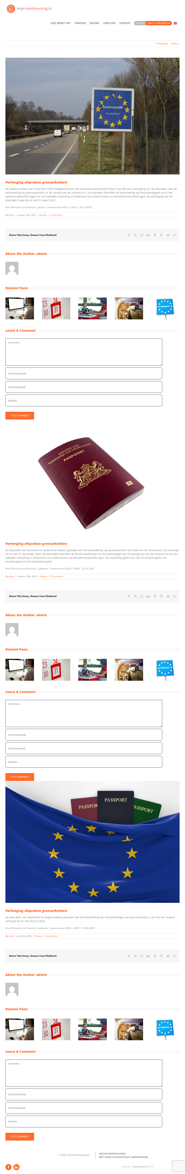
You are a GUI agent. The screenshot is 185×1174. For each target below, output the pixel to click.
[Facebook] (8, 1167)
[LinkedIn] (16, 1167)
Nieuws (43, 215)
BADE (150, 1166)
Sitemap (125, 1166)
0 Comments (56, 215)
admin (11, 215)
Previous (163, 43)
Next (174, 43)
